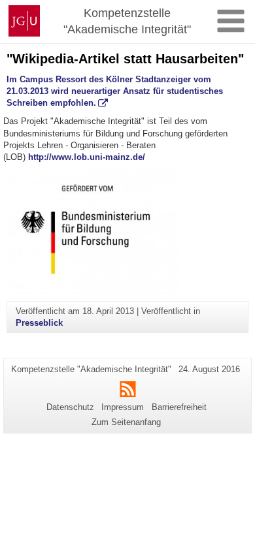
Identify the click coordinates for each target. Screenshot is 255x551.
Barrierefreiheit (179, 407)
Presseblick (39, 323)
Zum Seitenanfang (126, 422)
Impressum (122, 407)
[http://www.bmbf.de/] (127, 232)
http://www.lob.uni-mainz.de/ (86, 157)
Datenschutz (70, 407)
